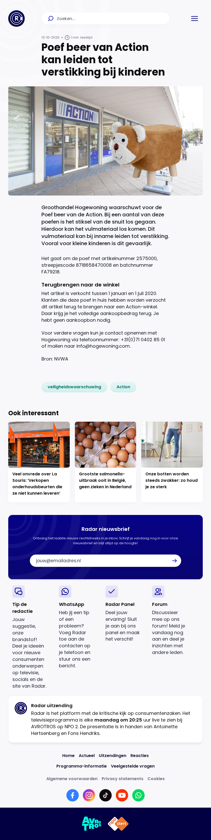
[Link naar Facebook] (72, 795)
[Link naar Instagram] (89, 795)
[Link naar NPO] (118, 824)
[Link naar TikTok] (105, 795)
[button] (194, 18)
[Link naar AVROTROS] (91, 824)
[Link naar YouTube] (122, 795)
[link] (74, 387)
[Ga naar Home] (16, 18)
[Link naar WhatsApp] (138, 795)
